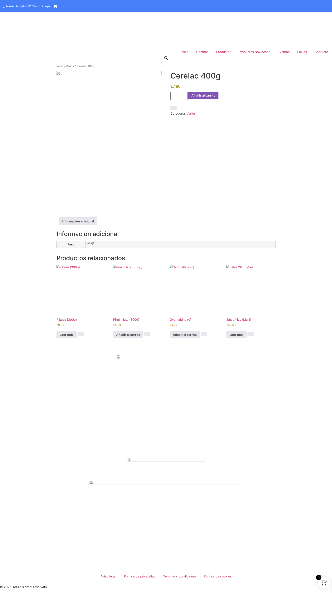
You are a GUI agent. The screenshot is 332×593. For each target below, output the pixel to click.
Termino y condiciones (179, 576)
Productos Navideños (254, 52)
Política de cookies (218, 576)
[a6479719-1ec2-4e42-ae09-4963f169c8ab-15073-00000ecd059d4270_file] (109, 141)
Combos (202, 52)
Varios (70, 66)
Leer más (67, 335)
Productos (223, 52)
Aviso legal (108, 576)
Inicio (184, 52)
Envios (302, 52)
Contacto (321, 52)
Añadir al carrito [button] (128, 335)
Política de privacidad (140, 576)
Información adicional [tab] (78, 221)
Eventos (284, 52)
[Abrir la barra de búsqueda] (166, 57)
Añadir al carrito (203, 95)
